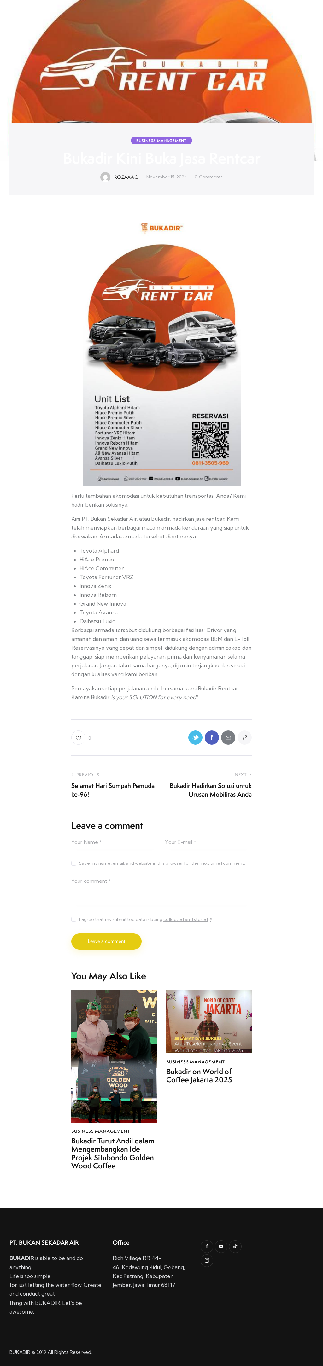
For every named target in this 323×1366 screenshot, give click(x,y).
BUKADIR (19, 1352)
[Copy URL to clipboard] (245, 737)
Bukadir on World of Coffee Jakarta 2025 (199, 1075)
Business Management (161, 140)
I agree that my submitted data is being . (145, 919)
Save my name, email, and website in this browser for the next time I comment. (162, 863)
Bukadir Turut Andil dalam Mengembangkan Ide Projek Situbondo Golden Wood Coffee (112, 1153)
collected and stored (185, 919)
